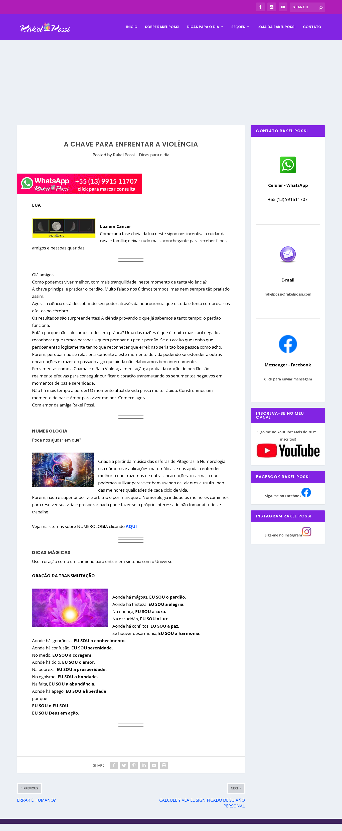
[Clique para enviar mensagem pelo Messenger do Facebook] (288, 351)
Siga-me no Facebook (283, 495)
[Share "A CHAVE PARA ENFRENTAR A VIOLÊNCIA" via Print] (164, 765)
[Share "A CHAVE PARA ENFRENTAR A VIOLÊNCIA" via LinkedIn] (144, 765)
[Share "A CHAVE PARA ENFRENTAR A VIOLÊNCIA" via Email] (154, 765)
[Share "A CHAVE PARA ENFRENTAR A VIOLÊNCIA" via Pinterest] (134, 765)
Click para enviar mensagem (288, 379)
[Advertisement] (171, 78)
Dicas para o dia (203, 27)
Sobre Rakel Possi (162, 27)
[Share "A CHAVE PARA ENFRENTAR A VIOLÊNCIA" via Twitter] (124, 765)
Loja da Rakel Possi (276, 27)
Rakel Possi (124, 155)
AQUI (131, 526)
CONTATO (312, 27)
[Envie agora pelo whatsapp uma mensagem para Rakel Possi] (288, 172)
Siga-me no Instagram (283, 535)
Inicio (131, 27)
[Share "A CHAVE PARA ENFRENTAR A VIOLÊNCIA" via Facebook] (114, 765)
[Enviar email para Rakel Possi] (288, 266)
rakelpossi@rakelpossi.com (288, 294)
